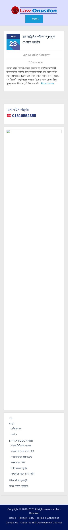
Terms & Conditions (48, 517)
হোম (10, 418)
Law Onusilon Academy (36, 54)
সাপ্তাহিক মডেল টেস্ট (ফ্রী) (22, 473)
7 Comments (35, 62)
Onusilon (34, 513)
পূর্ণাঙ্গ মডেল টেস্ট (18, 462)
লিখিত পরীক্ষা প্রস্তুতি (18, 480)
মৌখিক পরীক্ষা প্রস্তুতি (18, 486)
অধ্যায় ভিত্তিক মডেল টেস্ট (22, 451)
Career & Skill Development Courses (41, 522)
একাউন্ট (12, 423)
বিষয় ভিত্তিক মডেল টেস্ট (21, 456)
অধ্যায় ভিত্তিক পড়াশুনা (21, 445)
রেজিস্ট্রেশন (16, 428)
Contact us (12, 522)
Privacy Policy (26, 517)
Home (12, 517)
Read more (47, 83)
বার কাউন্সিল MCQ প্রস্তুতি (21, 440)
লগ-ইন (14, 434)
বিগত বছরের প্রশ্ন (19, 468)
